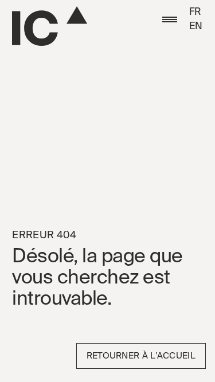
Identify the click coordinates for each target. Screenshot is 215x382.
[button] (169, 19)
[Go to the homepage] (49, 26)
